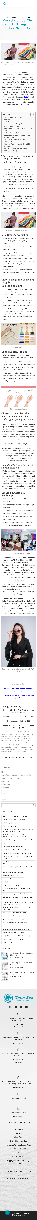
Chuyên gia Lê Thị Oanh (20, 816)
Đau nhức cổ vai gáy (21, 936)
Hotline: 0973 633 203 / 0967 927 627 (18, 1178)
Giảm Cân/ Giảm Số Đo (18, 1149)
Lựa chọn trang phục (14, 141)
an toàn (5, 816)
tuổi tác (21, 919)
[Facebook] (9, 758)
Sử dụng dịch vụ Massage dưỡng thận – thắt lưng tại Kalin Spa (17, 898)
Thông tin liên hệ (10, 151)
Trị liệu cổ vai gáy (9, 919)
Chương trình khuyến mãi (10, 778)
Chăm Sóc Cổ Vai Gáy (18, 1141)
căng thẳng (23, 819)
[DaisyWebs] (18, 1215)
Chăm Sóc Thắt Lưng (18, 1137)
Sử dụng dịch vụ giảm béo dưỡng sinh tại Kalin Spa (16, 889)
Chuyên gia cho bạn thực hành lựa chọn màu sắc (17, 136)
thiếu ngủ (6, 912)
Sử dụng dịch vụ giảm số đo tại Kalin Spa (16, 894)
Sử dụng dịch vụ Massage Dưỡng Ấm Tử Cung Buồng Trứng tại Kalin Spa (18, 903)
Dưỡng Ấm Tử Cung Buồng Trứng (18, 1145)
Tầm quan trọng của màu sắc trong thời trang (17, 119)
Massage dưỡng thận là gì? (12, 875)
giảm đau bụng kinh (9, 826)
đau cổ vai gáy (8, 939)
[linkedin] (24, 758)
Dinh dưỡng (5, 781)
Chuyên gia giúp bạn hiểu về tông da (18, 128)
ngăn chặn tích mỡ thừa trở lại (13, 878)
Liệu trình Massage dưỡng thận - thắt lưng (17, 853)
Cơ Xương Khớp (18, 1133)
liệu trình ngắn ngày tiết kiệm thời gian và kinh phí (18, 868)
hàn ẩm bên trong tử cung (11, 840)
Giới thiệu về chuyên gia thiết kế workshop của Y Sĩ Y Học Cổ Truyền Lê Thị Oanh (17, 836)
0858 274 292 (19, 1087)
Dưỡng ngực (5, 784)
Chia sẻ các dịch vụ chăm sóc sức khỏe (16, 775)
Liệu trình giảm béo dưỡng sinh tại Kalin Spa (17, 850)
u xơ (13, 926)
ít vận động (6, 936)
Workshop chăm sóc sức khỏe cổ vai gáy (16, 929)
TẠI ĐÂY (21, 728)
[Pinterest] (16, 758)
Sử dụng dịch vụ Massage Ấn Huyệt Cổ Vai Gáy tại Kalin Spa (17, 908)
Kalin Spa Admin (29, 62)
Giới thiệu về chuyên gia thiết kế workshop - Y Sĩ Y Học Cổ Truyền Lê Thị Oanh (18, 830)
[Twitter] (6, 758)
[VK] (13, 758)
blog (3, 772)
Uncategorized (6, 791)
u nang (5, 926)
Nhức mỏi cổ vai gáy (22, 882)
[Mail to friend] (20, 758)
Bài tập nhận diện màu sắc (16, 139)
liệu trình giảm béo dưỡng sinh (13, 846)
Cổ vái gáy (6, 823)
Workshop (5, 794)
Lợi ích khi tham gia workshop (15, 148)
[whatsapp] (27, 758)
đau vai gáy (20, 939)
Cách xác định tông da (15, 133)
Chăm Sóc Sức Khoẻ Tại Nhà (18, 1157)
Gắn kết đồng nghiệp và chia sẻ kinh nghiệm (17, 145)
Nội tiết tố (5, 788)
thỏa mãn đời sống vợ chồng (12, 916)
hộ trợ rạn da (28, 840)
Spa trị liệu (6, 885)
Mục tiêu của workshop (13, 126)
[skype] (30, 758)
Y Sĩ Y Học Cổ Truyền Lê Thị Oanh (14, 932)
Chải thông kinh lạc (9, 819)
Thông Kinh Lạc (18, 1129)
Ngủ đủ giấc (7, 882)
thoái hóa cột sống (19, 912)
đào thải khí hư (8, 942)
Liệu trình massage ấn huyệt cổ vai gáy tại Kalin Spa (17, 862)
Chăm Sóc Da (18, 1153)
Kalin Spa (11, 740)
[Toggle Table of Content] (31, 114)
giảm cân (17, 823)
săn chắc (17, 885)
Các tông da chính (14, 131)
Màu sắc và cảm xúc (14, 122)
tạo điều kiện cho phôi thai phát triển (15, 922)
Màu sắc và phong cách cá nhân (18, 124)
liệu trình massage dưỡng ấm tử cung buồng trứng (17, 857)
